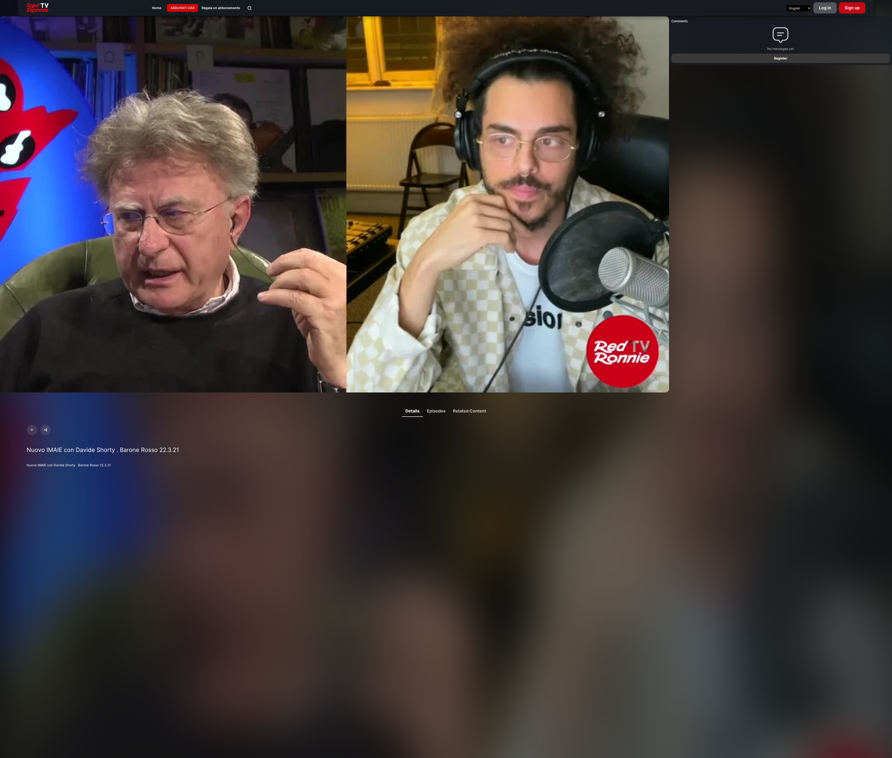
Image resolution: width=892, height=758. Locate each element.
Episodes (436, 410)
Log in (825, 7)
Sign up (852, 7)
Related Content (469, 410)
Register (780, 58)
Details (412, 410)
